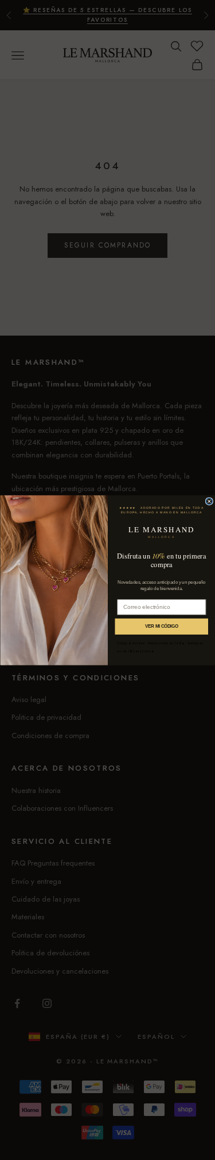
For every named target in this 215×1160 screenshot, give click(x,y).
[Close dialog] (209, 501)
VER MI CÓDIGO (161, 626)
